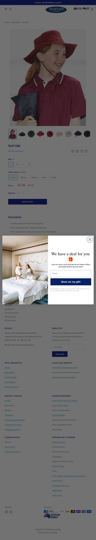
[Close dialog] (90, 239)
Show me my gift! (71, 282)
